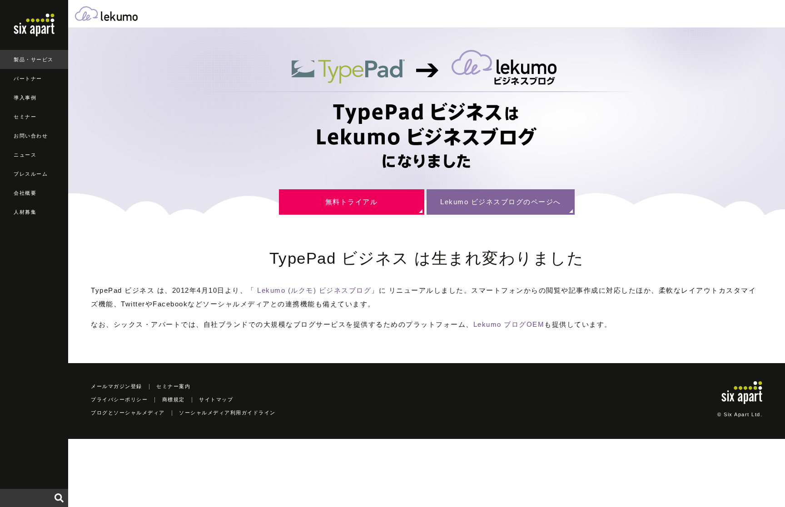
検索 (59, 497)
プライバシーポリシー (119, 399)
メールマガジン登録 (116, 386)
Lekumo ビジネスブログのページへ (500, 202)
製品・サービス (34, 59)
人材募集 (25, 212)
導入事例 (25, 97)
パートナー (28, 78)
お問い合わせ (31, 135)
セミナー (25, 116)
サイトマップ (216, 399)
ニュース (25, 155)
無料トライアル (351, 202)
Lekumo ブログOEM (509, 324)
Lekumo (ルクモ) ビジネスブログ (314, 290)
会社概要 (25, 193)
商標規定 (173, 399)
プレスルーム (31, 174)
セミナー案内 (173, 386)
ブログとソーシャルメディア (128, 412)
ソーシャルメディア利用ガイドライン (227, 412)
